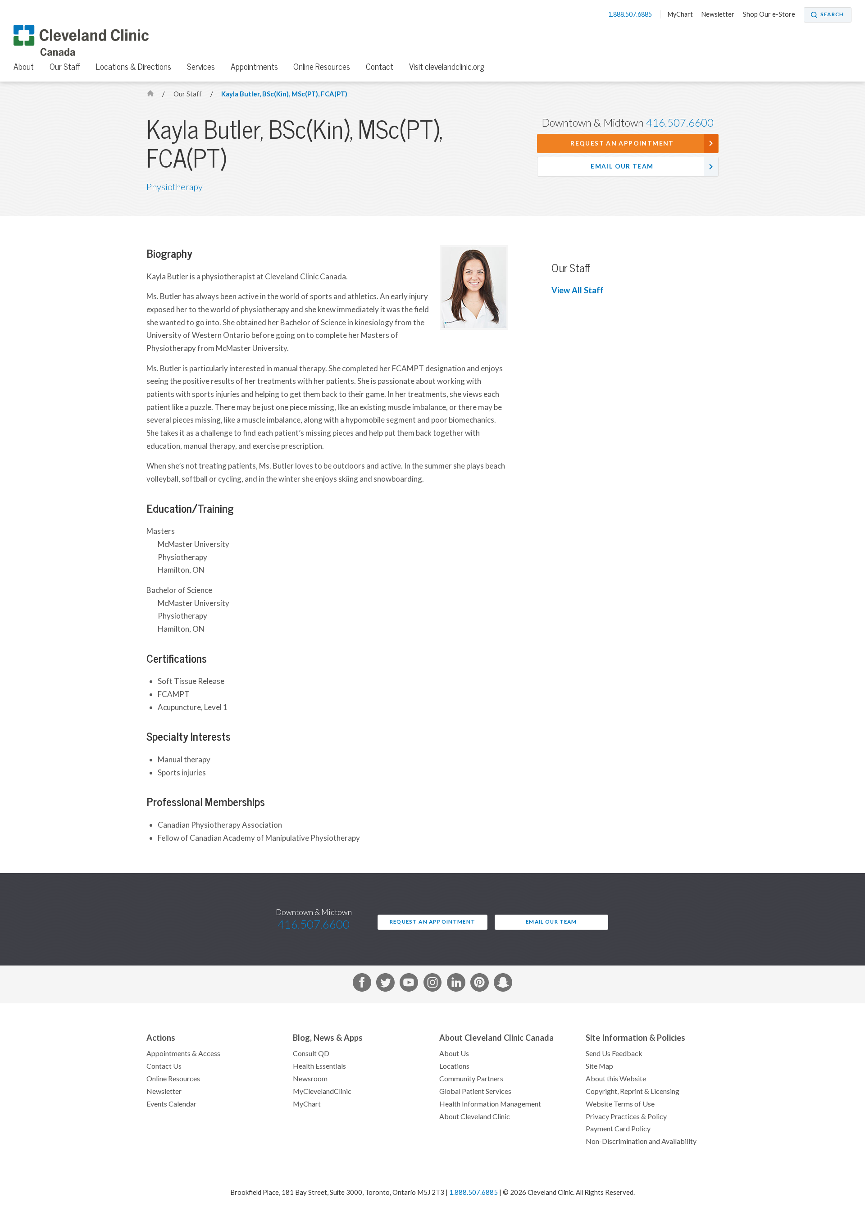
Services (201, 66)
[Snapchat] (503, 984)
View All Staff (577, 290)
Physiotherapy (174, 187)
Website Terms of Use (620, 1103)
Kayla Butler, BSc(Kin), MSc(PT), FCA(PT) (284, 94)
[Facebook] (362, 984)
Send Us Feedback (614, 1053)
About (24, 66)
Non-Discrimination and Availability (641, 1141)
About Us (454, 1053)
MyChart (680, 14)
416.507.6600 (680, 122)
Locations (454, 1065)
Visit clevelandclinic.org (446, 66)
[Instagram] (432, 984)
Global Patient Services (475, 1091)
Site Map (599, 1065)
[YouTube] (409, 984)
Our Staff (65, 66)
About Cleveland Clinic (474, 1116)
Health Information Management (490, 1103)
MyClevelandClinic (322, 1091)
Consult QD (311, 1053)
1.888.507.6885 (630, 14)
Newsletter (717, 14)
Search (832, 14)
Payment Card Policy (618, 1128)
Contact (379, 66)
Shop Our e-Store (769, 14)
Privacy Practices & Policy (626, 1116)
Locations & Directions (133, 66)
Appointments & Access (183, 1053)
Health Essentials (319, 1065)
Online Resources (321, 66)
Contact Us (164, 1065)
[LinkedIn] (456, 984)
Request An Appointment (622, 143)
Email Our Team (622, 166)
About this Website (616, 1078)
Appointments (254, 66)
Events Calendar (171, 1103)
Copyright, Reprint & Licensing (632, 1091)
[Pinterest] (479, 984)
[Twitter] (385, 984)
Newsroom (310, 1078)
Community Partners (471, 1078)
